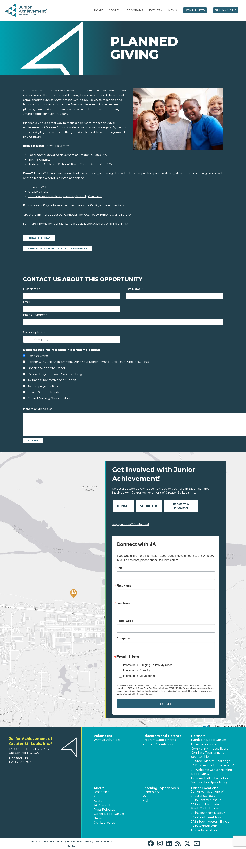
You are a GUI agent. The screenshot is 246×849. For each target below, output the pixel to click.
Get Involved (225, 10)
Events (154, 10)
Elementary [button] (151, 792)
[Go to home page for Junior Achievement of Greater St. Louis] (26, 10)
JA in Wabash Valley (205, 826)
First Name (31, 288)
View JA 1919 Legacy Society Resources (60, 248)
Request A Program (181, 505)
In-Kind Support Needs (43, 392)
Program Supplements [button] (159, 740)
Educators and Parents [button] (161, 736)
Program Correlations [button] (157, 744)
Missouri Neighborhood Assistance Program (57, 374)
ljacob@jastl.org (94, 223)
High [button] (145, 800)
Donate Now (195, 10)
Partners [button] (198, 736)
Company (123, 638)
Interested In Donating (137, 670)
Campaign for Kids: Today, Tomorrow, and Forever (98, 214)
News (172, 10)
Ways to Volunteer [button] (107, 740)
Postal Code (125, 620)
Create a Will (37, 187)
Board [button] (98, 800)
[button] (120, 10)
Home (98, 10)
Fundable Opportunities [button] (208, 740)
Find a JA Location (204, 830)
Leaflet (206, 725)
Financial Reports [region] (203, 744)
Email (27, 301)
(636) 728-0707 (20, 762)
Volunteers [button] (103, 736)
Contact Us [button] (18, 758)
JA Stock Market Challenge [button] (210, 761)
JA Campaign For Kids (43, 386)
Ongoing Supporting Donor (46, 368)
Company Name (34, 332)
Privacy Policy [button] (66, 841)
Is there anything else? (38, 409)
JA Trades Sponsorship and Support (52, 380)
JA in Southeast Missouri (208, 812)
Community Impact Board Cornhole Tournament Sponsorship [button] (210, 752)
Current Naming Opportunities (49, 398)
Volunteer (148, 506)
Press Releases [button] (104, 809)
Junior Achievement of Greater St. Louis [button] (207, 793)
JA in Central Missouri (206, 800)
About (114, 10)
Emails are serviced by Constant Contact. (135, 693)
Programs (134, 10)
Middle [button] (147, 796)
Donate (123, 506)
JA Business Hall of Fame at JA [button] (212, 765)
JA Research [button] (102, 805)
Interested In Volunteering (139, 676)
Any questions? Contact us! (130, 524)
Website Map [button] (103, 841)
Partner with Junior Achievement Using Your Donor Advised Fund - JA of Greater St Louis (88, 361)
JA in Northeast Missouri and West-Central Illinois (211, 806)
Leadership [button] (101, 792)
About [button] (99, 788)
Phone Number (35, 314)
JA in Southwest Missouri (209, 817)
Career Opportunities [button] (109, 814)
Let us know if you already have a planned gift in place (65, 196)
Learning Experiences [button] (160, 788)
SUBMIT (165, 704)
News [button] (98, 818)
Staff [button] (97, 796)
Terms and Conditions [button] (40, 841)
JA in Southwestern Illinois (210, 821)
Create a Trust (38, 191)
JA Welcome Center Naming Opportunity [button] (211, 771)
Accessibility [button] (85, 841)
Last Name (134, 288)
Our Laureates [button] (104, 822)
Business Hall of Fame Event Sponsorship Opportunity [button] (211, 780)
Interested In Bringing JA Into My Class (147, 665)
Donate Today (39, 238)
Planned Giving (38, 355)
